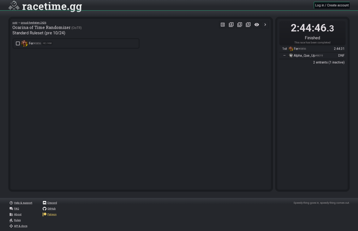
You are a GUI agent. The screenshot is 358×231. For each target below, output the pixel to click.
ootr (14, 22)
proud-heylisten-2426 (33, 22)
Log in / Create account (332, 5)
